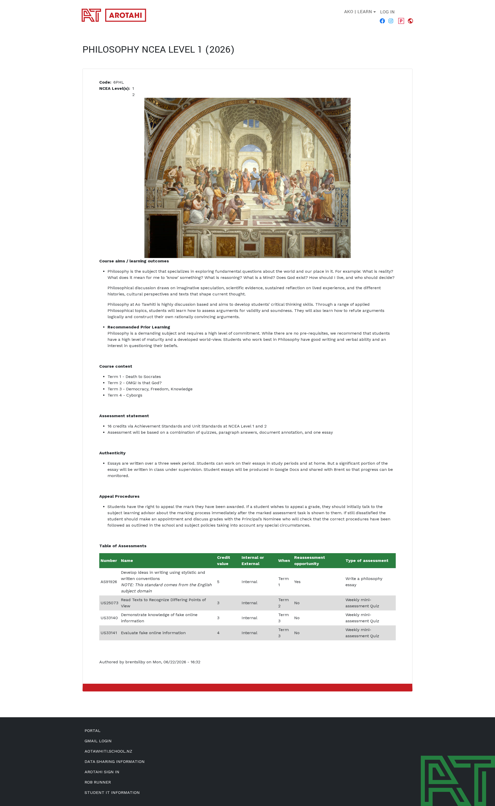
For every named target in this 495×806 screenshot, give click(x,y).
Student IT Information (112, 792)
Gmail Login (98, 740)
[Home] (116, 15)
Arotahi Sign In (102, 771)
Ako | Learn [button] (358, 12)
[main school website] (411, 20)
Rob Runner (98, 782)
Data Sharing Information (115, 761)
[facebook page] (382, 20)
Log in (387, 12)
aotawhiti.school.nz (108, 751)
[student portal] (401, 20)
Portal (93, 730)
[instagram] (391, 20)
